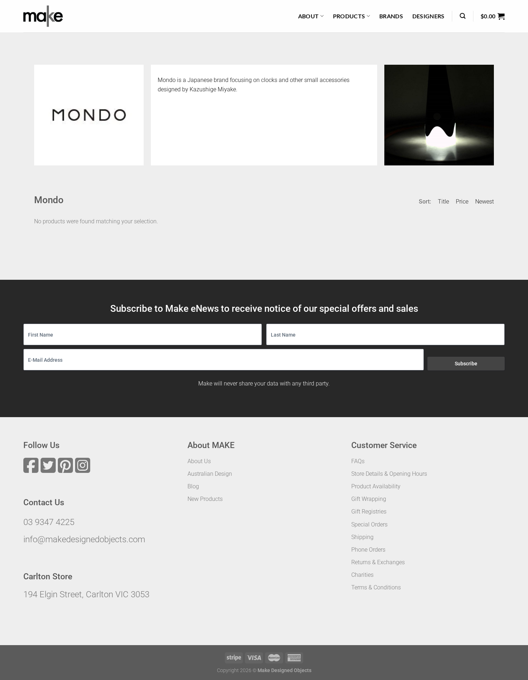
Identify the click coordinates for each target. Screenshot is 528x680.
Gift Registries (368, 511)
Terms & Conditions (376, 587)
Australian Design (209, 473)
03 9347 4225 (48, 522)
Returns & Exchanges (378, 562)
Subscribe (466, 363)
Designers (428, 16)
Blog (193, 486)
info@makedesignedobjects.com (84, 539)
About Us (199, 461)
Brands (391, 16)
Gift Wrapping (368, 499)
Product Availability (375, 486)
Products (349, 16)
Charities (362, 574)
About (308, 16)
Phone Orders (368, 549)
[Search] (463, 16)
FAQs (358, 461)
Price (462, 201)
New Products (205, 499)
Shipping (362, 537)
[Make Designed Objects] (43, 16)
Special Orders (369, 524)
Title (443, 201)
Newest (484, 201)
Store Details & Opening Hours (389, 473)
